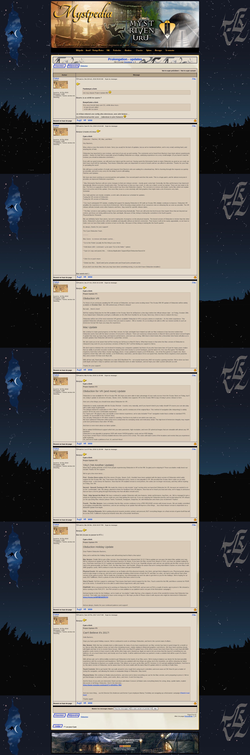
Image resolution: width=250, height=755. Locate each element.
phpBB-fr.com (129, 742)
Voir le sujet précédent (170, 71)
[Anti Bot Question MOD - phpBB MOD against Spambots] (125, 746)
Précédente (128, 62)
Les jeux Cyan (71, 727)
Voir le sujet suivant (188, 71)
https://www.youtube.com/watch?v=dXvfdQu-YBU (102, 685)
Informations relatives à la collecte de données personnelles (125, 739)
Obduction (84, 66)
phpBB (121, 741)
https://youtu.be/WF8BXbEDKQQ (95, 597)
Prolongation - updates (125, 59)
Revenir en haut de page (62, 121)
